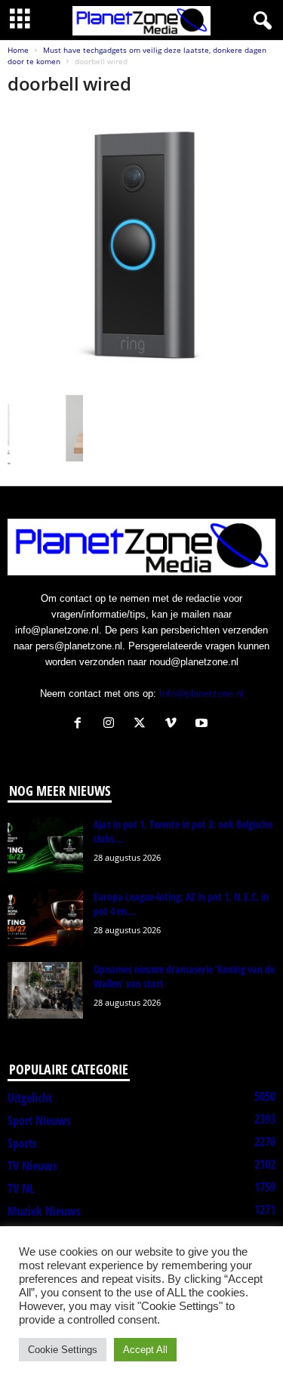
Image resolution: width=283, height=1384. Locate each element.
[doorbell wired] (141, 248)
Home (18, 50)
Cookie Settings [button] (62, 1349)
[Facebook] (81, 724)
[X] (143, 724)
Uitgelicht (30, 1098)
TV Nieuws (32, 1165)
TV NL (21, 1188)
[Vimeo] (173, 724)
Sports (22, 1143)
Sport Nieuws (39, 1120)
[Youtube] (203, 724)
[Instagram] (112, 724)
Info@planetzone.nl (201, 693)
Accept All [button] (145, 1349)
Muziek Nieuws (44, 1211)
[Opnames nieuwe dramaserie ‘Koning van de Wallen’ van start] (45, 990)
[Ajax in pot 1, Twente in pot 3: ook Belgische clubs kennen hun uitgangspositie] (45, 845)
